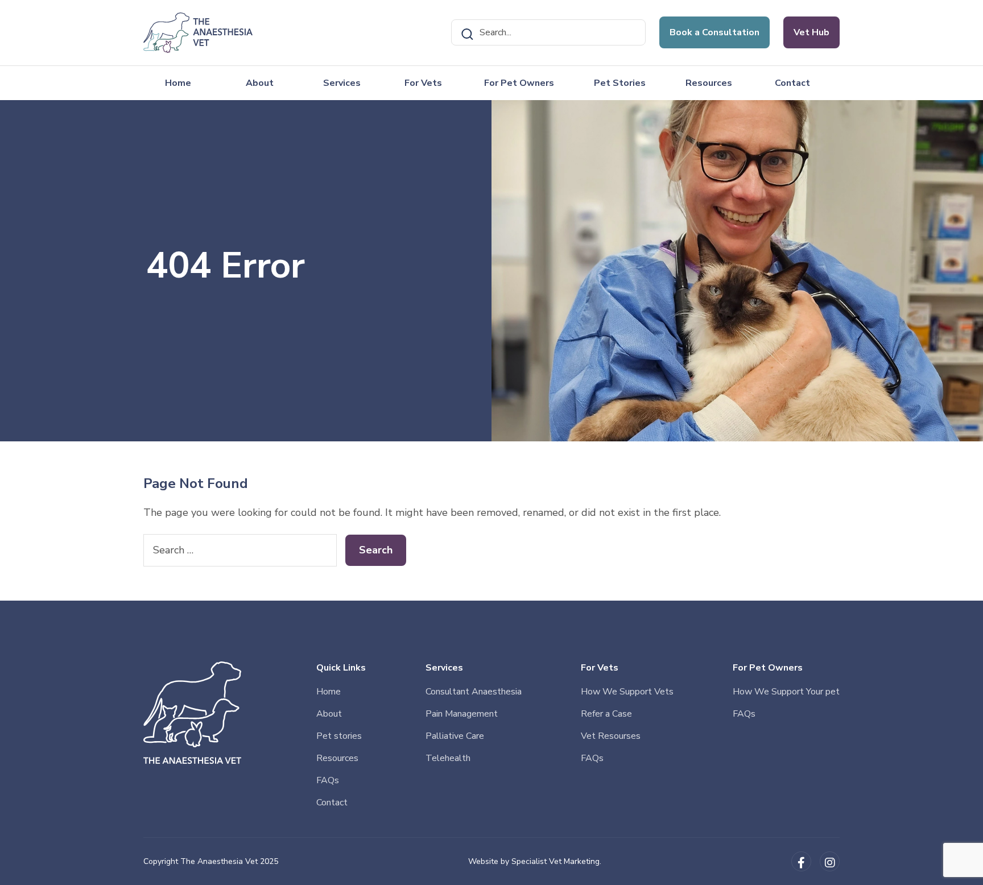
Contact (792, 83)
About (260, 83)
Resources (708, 83)
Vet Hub (811, 32)
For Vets (423, 83)
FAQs (327, 780)
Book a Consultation (714, 32)
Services (342, 83)
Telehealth (448, 758)
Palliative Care (455, 736)
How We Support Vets (627, 691)
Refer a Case (606, 714)
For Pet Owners (519, 83)
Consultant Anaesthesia (474, 691)
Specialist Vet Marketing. (556, 861)
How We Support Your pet (786, 691)
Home (178, 83)
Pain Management (462, 714)
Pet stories (339, 736)
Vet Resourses (611, 736)
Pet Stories (620, 83)
